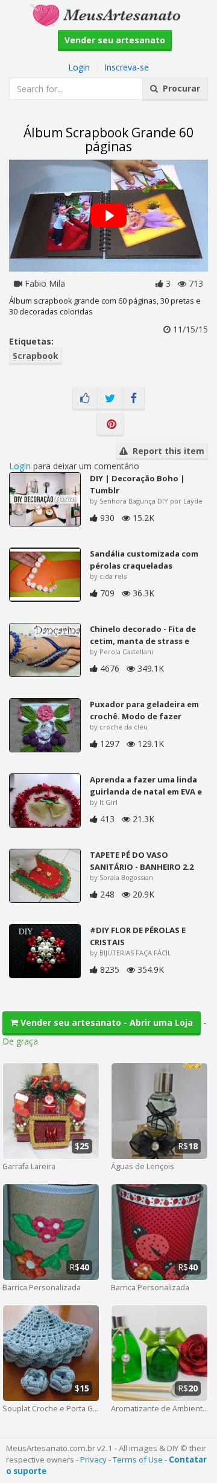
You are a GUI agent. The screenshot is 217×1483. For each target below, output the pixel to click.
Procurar (179, 88)
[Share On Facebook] (133, 399)
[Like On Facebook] (85, 399)
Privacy (93, 1459)
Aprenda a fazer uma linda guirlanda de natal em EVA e (146, 785)
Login (79, 67)
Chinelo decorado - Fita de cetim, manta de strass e (143, 634)
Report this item (166, 451)
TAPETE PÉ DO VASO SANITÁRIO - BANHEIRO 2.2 (141, 860)
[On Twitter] (110, 399)
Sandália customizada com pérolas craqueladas (144, 559)
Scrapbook (35, 355)
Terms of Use (138, 1459)
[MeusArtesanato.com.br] (108, 14)
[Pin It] (110, 425)
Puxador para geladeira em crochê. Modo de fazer (144, 710)
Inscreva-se (126, 67)
